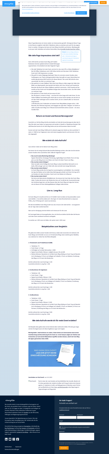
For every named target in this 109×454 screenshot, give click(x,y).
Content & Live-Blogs (22, 432)
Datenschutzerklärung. (81, 444)
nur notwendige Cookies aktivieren (30, 12)
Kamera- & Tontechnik (28, 428)
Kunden (26, 412)
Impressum (18, 447)
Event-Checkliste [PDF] (91, 2)
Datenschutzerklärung (27, 9)
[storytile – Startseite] (8, 4)
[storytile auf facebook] (17, 439)
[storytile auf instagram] (13, 439)
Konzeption (27, 426)
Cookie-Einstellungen (69, 12)
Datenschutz (8, 447)
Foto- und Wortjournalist (61, 387)
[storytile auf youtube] (10, 439)
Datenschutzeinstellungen (12, 449)
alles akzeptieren (81, 12)
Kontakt (103, 2)
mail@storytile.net (64, 410)
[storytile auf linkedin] (6, 439)
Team (15, 408)
